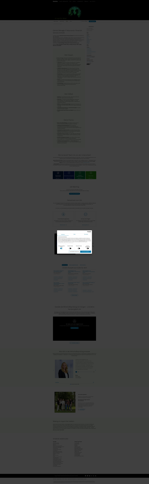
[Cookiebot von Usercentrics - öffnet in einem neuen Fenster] (87, 231)
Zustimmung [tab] (63, 234)
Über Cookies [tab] (86, 234)
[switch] (70, 248)
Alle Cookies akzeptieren (85, 251)
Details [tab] (74, 234)
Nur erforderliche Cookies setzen (74, 251)
